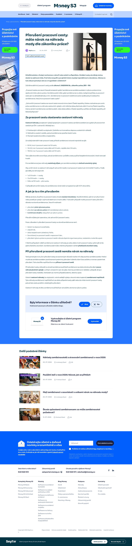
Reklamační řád (82, 530)
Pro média (101, 494)
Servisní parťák (83, 494)
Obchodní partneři (105, 488)
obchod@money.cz (86, 472)
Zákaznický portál (84, 500)
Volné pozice (98, 542)
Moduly (41, 481)
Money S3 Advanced (25, 491)
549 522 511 (71, 472)
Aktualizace (82, 488)
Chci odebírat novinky (105, 443)
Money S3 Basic (23, 485)
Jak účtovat (21, 14)
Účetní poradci (103, 485)
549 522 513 (23, 472)
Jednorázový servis (85, 491)
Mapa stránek (46, 530)
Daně (27, 14)
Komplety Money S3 (25, 481)
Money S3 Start (23, 497)
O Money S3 (78, 14)
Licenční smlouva (108, 530)
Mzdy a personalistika (47, 14)
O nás (100, 491)
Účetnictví (35, 14)
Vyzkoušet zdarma (7, 49)
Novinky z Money (64, 500)
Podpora (81, 481)
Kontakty (101, 481)
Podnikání (59, 14)
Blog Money (62, 481)
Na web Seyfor (116, 542)
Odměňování (25, 392)
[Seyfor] (11, 541)
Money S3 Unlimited (25, 494)
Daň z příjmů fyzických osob (35, 56)
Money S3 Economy (25, 488)
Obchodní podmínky (95, 530)
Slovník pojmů (83, 503)
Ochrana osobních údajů (59, 530)
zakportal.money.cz (51, 472)
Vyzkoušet (95, 321)
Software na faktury (45, 510)
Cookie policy (72, 530)
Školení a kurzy (83, 497)
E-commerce (68, 14)
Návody (81, 485)
